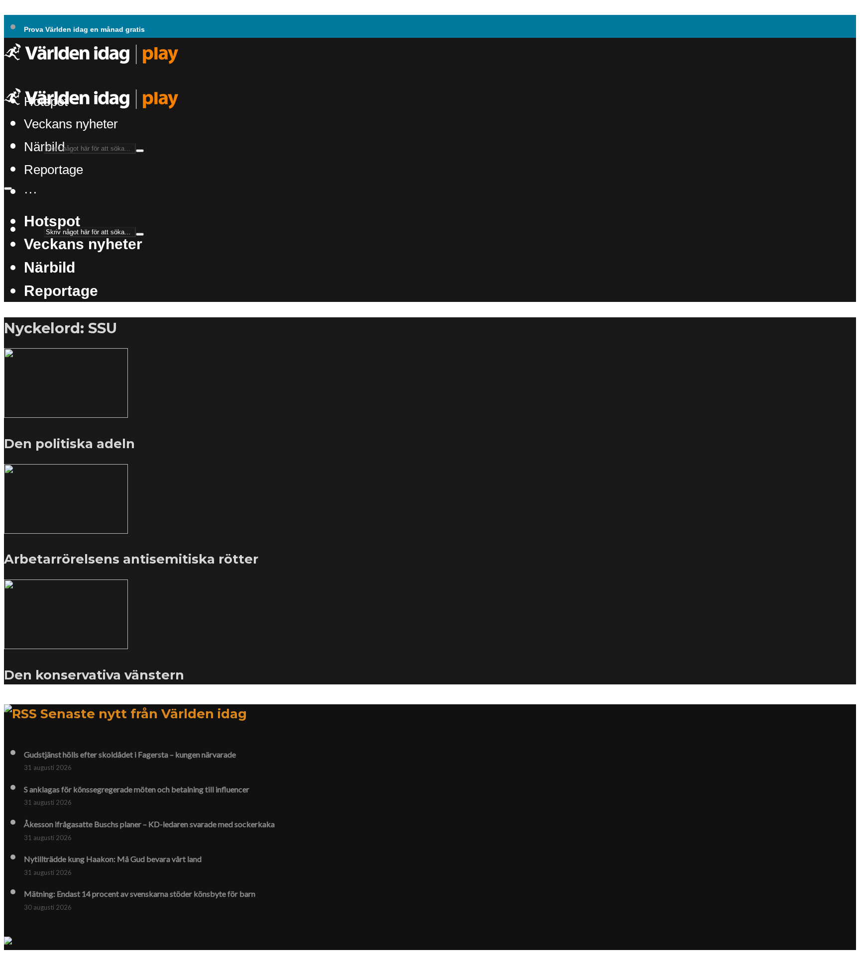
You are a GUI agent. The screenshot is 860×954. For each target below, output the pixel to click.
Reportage (53, 170)
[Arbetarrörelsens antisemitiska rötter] (66, 528)
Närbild (49, 267)
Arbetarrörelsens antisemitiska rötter (131, 559)
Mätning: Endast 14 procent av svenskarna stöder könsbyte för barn (139, 893)
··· (30, 192)
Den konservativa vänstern (94, 674)
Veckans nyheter (71, 124)
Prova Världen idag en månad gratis (84, 29)
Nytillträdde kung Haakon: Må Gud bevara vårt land (113, 858)
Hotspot (52, 220)
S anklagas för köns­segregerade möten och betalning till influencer (136, 789)
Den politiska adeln (69, 443)
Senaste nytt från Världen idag (143, 713)
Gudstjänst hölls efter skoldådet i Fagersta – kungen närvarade (130, 754)
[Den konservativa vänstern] (66, 643)
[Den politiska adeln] (66, 412)
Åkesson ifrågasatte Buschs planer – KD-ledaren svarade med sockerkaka (149, 824)
